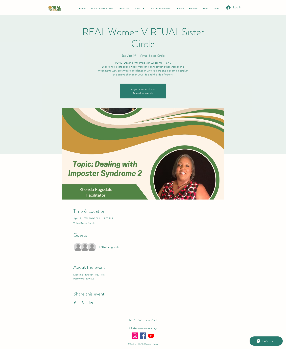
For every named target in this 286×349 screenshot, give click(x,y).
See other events (143, 92)
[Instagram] (135, 335)
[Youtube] (151, 335)
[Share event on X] (83, 302)
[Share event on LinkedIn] (91, 302)
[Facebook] (143, 335)
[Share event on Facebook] (74, 302)
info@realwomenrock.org (143, 328)
